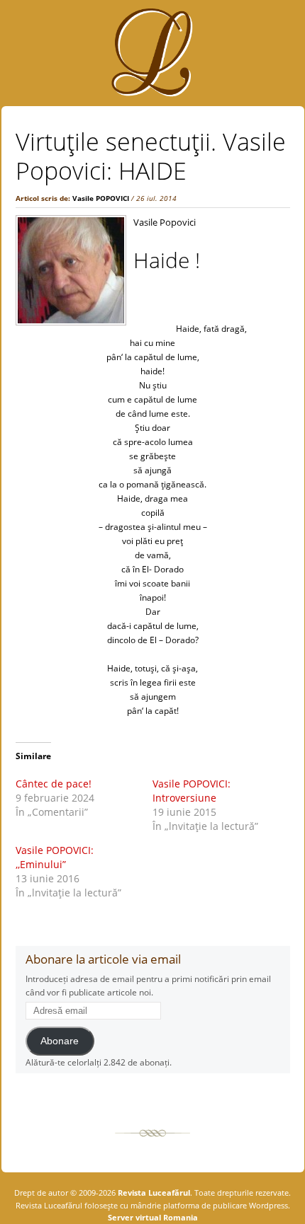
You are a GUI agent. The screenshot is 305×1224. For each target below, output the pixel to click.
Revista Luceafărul (153, 1192)
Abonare (59, 1041)
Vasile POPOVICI (100, 198)
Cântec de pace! (54, 783)
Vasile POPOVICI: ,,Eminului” (55, 857)
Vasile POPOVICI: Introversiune (191, 790)
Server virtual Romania (153, 1217)
